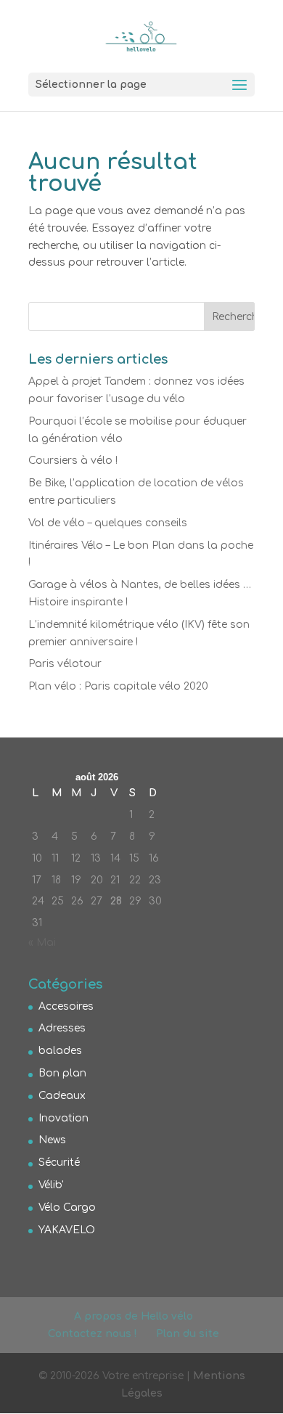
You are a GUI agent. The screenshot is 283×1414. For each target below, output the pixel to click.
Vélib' (51, 1185)
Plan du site (187, 1333)
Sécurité (59, 1162)
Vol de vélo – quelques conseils (107, 523)
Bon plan (62, 1073)
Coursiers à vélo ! (73, 460)
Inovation (63, 1118)
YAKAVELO (66, 1230)
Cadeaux (62, 1095)
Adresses (62, 1028)
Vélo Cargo (67, 1207)
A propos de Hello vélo (133, 1316)
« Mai (42, 942)
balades (60, 1050)
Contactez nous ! (92, 1333)
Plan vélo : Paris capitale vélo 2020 (118, 686)
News (52, 1140)
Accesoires (66, 1006)
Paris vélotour (65, 663)
